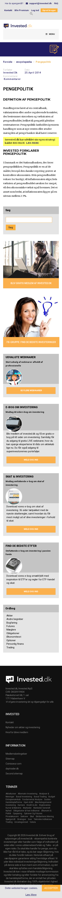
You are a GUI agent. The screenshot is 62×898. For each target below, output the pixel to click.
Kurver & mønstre (13, 808)
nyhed (8, 811)
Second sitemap (14, 773)
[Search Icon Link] (31, 14)
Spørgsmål (10, 819)
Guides (47, 799)
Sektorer (24, 816)
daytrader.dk (12, 768)
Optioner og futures (33, 813)
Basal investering (24, 797)
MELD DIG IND (31, 459)
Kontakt (8, 10)
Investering (11, 805)
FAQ (56, 3)
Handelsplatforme (14, 802)
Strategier (21, 819)
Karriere (21, 805)
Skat (32, 816)
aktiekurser (11, 794)
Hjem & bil (28, 802)
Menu (52, 34)
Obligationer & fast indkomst (26, 811)
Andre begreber (14, 619)
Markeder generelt (41, 808)
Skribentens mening (45, 816)
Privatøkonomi (12, 816)
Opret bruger (49, 10)
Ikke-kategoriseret (43, 802)
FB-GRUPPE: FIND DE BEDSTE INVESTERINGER (31, 342)
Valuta (33, 822)
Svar (30, 819)
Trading (10, 647)
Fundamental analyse (32, 799)
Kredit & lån (32, 805)
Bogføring (11, 622)
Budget (51, 797)
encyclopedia (24, 62)
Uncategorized (21, 822)
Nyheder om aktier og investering (23, 727)
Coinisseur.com (13, 763)
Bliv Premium (22, 10)
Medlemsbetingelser (16, 753)
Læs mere (32, 142)
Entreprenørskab (13, 799)
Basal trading (40, 797)
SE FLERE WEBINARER (31, 390)
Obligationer (12, 633)
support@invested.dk (40, 3)
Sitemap (10, 758)
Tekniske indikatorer (43, 819)
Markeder (27, 808)
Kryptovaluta (44, 805)
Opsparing (17, 813)
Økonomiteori (13, 636)
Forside (7, 62)
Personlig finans (15, 643)
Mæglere (11, 629)
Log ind (35, 10)
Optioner (11, 640)
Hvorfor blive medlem (17, 732)
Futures (10, 626)
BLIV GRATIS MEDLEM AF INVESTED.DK (31, 283)
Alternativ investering (27, 794)
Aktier (9, 615)
